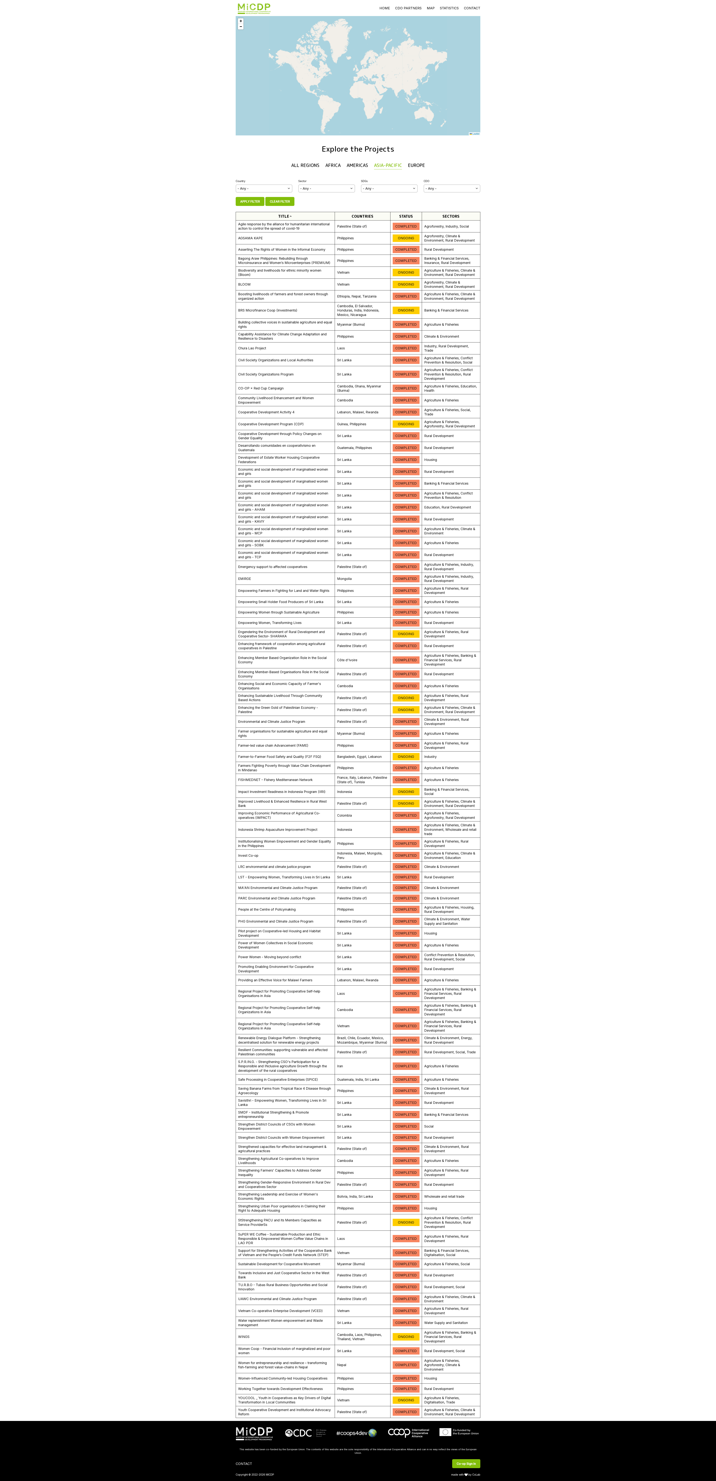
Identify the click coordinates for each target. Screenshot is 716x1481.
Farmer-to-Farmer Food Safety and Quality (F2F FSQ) (279, 757)
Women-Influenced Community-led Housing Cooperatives (282, 1378)
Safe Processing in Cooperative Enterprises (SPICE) (278, 1079)
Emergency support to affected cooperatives (272, 567)
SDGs (364, 181)
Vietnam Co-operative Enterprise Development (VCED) (280, 1311)
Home (384, 8)
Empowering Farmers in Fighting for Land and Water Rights (283, 591)
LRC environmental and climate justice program (274, 867)
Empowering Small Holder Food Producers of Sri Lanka (280, 602)
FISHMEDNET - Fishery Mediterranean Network (275, 780)
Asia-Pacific (388, 165)
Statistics (449, 8)
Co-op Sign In (466, 1464)
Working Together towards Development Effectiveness (280, 1389)
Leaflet (475, 133)
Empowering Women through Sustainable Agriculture (278, 612)
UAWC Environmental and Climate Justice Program (277, 1299)
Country (240, 181)
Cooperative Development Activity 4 (266, 412)
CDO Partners (408, 8)
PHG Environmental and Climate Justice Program (275, 921)
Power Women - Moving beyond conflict (269, 957)
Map (431, 8)
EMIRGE (244, 579)
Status (406, 216)
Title (285, 216)
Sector (302, 181)
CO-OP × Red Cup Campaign (261, 388)
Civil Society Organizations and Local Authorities (275, 360)
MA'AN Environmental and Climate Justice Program (278, 888)
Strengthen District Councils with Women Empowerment (281, 1137)
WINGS (243, 1337)
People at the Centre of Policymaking (267, 909)
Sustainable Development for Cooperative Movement (279, 1264)
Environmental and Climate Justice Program (271, 722)
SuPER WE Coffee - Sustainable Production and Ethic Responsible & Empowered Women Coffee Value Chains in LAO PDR (283, 1238)
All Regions (305, 165)
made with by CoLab (466, 1474)
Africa (333, 165)
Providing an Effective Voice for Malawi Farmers (275, 980)
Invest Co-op (248, 855)
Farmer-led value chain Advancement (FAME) (273, 745)
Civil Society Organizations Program (266, 374)
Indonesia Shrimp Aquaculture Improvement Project (277, 830)
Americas (357, 165)
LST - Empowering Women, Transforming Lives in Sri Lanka (284, 877)
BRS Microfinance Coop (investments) (267, 310)
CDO (426, 181)
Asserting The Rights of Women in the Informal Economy (281, 249)
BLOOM (244, 284)
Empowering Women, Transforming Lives (270, 623)
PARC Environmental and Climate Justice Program (276, 898)
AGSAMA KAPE (250, 238)
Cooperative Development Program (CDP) (271, 424)
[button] (241, 21)
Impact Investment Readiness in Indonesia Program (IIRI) (282, 792)
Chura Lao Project (252, 348)
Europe (416, 165)
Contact (472, 8)
